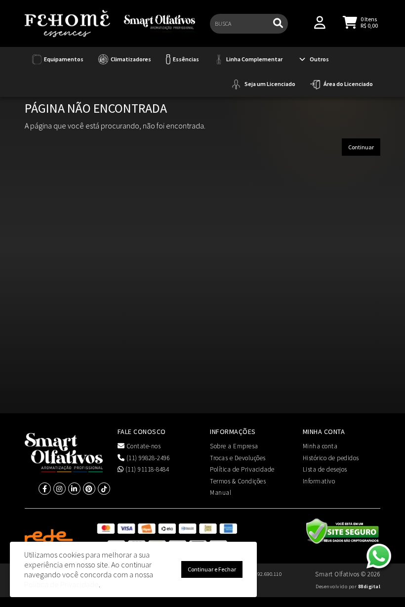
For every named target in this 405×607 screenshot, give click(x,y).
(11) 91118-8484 (146, 469)
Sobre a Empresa (234, 446)
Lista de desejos (325, 469)
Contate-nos (142, 446)
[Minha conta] (319, 21)
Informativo (319, 481)
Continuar (361, 147)
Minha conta (320, 446)
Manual (220, 492)
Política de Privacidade (242, 469)
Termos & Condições (238, 481)
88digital (369, 586)
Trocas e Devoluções (238, 458)
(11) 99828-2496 (147, 458)
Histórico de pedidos (331, 458)
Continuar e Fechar (212, 569)
